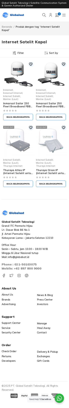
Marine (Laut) (10, 99)
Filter (20, 53)
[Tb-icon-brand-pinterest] (26, 276)
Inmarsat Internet (12, 92)
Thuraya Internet (12, 165)
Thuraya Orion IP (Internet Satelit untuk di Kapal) (50, 173)
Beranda (7, 26)
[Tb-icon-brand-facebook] (4, 276)
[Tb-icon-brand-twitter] (11, 276)
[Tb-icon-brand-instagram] (19, 276)
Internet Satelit (11, 96)
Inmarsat (8, 89)
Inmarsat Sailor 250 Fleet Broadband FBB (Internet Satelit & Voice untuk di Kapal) (49, 108)
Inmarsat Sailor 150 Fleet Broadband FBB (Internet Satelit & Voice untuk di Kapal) (16, 108)
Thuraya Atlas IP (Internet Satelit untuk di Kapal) (17, 173)
